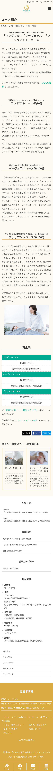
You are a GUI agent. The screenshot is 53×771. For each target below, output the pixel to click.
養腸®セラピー (12, 410)
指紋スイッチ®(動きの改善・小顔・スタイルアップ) (39, 471)
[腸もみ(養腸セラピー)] (14, 458)
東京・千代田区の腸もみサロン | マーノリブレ (26, 757)
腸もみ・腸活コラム (37, 725)
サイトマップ (8, 674)
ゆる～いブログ (10, 729)
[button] (49, 8)
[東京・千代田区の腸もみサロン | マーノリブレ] (26, 8)
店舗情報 (6, 651)
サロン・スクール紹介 (27, 420)
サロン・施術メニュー (13, 725)
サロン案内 (7, 657)
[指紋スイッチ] (39, 458)
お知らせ (7, 733)
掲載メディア (8, 668)
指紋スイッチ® (29, 410)
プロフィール (8, 663)
